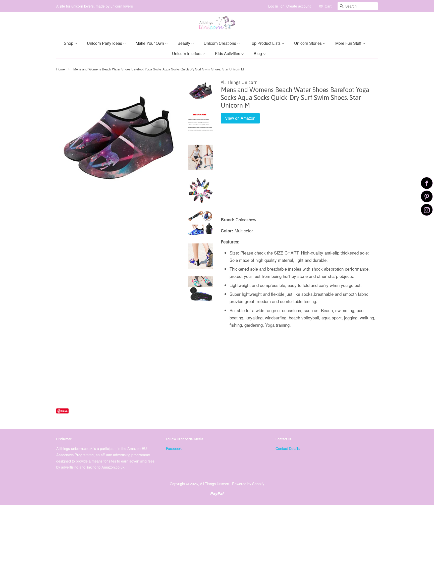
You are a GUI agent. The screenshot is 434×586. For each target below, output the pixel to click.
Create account (298, 6)
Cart (328, 6)
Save (64, 411)
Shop (69, 43)
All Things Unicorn (215, 483)
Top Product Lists (266, 43)
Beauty (184, 43)
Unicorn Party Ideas (105, 43)
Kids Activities (228, 53)
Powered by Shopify (248, 483)
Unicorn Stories (308, 43)
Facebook (174, 448)
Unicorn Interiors (187, 53)
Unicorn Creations (220, 43)
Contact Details (288, 448)
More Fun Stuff (348, 43)
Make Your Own (150, 43)
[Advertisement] (299, 173)
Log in (273, 6)
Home (60, 69)
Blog (258, 53)
